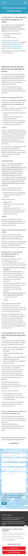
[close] (25, 526)
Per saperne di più (11, 540)
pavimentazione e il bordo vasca (11, 42)
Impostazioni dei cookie (14, 544)
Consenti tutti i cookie (14, 552)
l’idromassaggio (16, 48)
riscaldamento (16, 44)
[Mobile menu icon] (25, 3)
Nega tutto (14, 548)
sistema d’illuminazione (15, 46)
